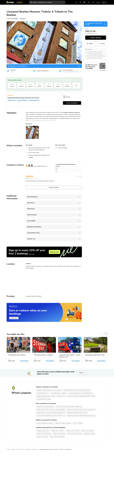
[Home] (14, 2)
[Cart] (93, 2)
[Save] (28, 339)
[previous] (102, 333)
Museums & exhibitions (31, 449)
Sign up (104, 2)
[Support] (89, 2)
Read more (29, 123)
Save (103, 43)
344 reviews (14, 18)
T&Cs (79, 66)
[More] (47, 166)
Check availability (72, 103)
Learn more (14, 318)
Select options (95, 38)
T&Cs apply (31, 254)
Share (91, 43)
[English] (84, 2)
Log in (98, 2)
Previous (5, 43)
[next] (106, 333)
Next (83, 43)
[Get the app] (76, 2)
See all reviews (54, 187)
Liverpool (23, 18)
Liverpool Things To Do (17, 449)
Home (8, 449)
